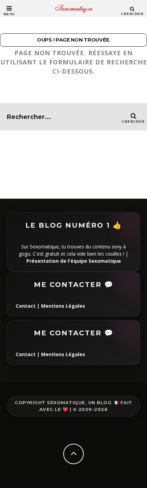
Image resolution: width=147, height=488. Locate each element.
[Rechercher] (132, 8)
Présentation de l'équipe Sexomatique (73, 261)
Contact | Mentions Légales (50, 306)
